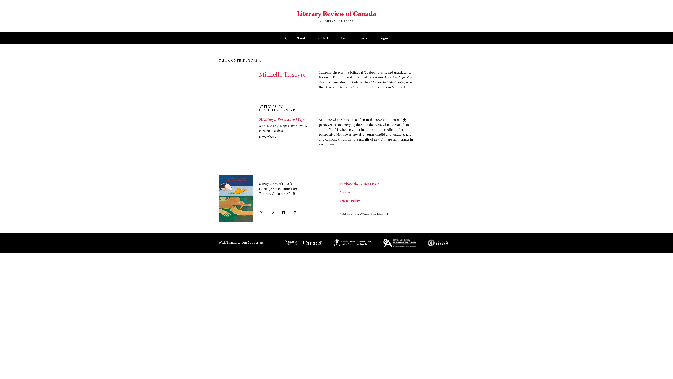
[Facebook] (283, 212)
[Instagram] (273, 212)
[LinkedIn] (294, 212)
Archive (345, 192)
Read (364, 38)
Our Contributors (238, 60)
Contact (322, 38)
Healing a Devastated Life (281, 120)
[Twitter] (262, 212)
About (300, 38)
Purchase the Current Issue (359, 184)
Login (383, 38)
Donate (344, 38)
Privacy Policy (350, 201)
